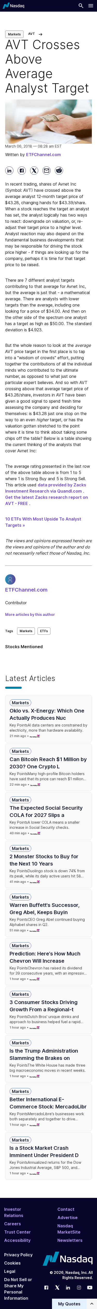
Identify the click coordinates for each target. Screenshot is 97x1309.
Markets (14, 34)
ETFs (44, 631)
